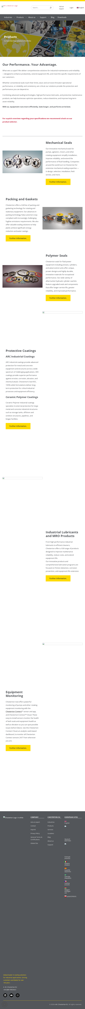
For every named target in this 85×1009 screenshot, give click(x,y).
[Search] (50, 8)
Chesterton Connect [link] (14, 711)
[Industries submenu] (14, 17)
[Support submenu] (48, 17)
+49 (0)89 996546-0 (9, 990)
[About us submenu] (37, 17)
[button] (4, 1004)
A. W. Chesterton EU (10, 987)
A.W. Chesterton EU (61, 1004)
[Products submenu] (26, 17)
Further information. (58, 182)
